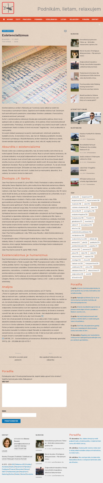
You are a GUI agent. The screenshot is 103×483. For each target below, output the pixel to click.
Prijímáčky (27, 467)
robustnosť (77, 256)
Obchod (23, 474)
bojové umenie (93, 200)
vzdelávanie (77, 267)
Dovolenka (29, 474)
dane (94, 207)
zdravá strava (93, 270)
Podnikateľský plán (13, 472)
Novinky (10, 19)
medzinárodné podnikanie (81, 232)
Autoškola (5, 467)
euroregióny (89, 211)
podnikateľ (94, 242)
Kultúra (11, 474)
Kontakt (95, 19)
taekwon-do (77, 263)
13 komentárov (90, 184)
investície (89, 221)
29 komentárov (91, 152)
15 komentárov (91, 162)
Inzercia (17, 459)
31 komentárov (91, 139)
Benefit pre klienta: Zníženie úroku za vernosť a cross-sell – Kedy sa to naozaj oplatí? (89, 98)
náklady (93, 239)
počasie (76, 249)
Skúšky (17, 474)
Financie (12, 469)
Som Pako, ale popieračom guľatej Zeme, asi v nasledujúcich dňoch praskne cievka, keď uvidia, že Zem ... (85, 328)
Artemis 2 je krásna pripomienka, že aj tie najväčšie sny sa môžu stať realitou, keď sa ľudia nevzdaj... (85, 290)
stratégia (76, 260)
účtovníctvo (77, 277)
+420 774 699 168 (20, 448)
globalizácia (77, 221)
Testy (17, 19)
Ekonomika (19, 469)
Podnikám (38, 19)
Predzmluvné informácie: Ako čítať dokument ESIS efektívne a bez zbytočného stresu (90, 75)
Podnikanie (5, 469)
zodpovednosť (77, 274)
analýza (75, 197)
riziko (84, 253)
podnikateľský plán (79, 246)
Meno (4, 411)
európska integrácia (80, 214)
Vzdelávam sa (51, 19)
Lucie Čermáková (57, 448)
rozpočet (88, 256)
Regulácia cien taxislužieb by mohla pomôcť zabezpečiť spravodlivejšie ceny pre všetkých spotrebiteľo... (86, 337)
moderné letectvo (79, 239)
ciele (87, 204)
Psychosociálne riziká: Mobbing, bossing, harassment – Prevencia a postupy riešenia (90, 86)
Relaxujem (74, 19)
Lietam (63, 19)
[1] (42, 316)
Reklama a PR (20, 464)
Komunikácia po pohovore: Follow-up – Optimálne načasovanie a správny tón (88, 42)
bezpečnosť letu (78, 200)
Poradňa (85, 19)
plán (84, 242)
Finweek (90, 218)
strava (86, 260)
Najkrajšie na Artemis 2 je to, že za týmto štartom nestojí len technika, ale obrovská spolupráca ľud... (85, 300)
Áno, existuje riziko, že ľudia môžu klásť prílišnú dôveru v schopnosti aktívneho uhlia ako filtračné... (85, 460)
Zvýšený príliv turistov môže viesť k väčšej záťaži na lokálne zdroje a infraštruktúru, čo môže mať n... (85, 450)
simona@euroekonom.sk (22, 444)
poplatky (93, 246)
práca (75, 253)
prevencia (87, 249)
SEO (13, 464)
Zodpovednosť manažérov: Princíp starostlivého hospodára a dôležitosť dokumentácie (90, 64)
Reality (11, 467)
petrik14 (6, 39)
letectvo (76, 228)
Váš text (5, 382)
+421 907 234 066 (20, 446)
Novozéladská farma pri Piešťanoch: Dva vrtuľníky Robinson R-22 (88, 147)
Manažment (19, 467)
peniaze (76, 242)
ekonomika (76, 211)
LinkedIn (4, 451)
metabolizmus (78, 235)
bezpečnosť (87, 197)
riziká (93, 253)
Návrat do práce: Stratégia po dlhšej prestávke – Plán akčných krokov (90, 53)
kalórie (75, 225)
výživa (88, 267)
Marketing (5, 474)
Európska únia (78, 218)
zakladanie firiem (78, 270)
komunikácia (86, 225)
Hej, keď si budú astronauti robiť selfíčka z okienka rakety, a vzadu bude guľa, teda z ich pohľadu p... (85, 319)
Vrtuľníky (28, 464)
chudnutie (76, 204)
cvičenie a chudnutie (80, 207)
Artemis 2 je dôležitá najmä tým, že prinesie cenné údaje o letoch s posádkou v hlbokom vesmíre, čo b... (85, 309)
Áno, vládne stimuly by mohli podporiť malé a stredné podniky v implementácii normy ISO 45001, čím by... (85, 441)
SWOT (4, 472)
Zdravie (26, 469)
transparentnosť (91, 263)
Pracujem (27, 19)
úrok (88, 274)
